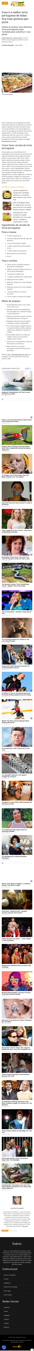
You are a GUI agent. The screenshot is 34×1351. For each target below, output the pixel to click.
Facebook (7, 1307)
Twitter (6, 1311)
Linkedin (6, 1323)
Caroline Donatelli (8, 45)
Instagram (7, 1315)
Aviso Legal (7, 1291)
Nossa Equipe (8, 1295)
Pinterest (6, 1327)
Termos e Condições (10, 1275)
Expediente (7, 1283)
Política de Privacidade (10, 1287)
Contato (6, 1279)
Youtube (6, 1319)
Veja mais (25, 1226)
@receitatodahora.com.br (20, 354)
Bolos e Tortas (18, 38)
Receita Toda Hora (7, 38)
